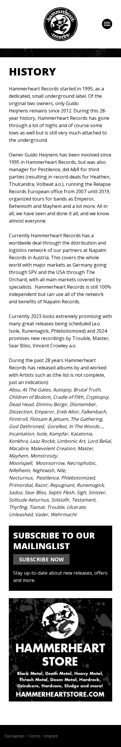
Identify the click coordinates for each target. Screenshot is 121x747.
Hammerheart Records (61, 24)
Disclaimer (14, 736)
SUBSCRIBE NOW (41, 559)
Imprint (51, 736)
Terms (34, 736)
